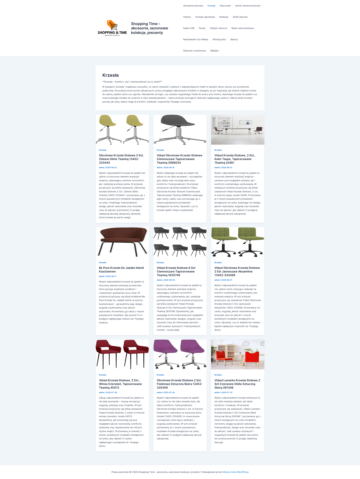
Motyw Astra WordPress (236, 472)
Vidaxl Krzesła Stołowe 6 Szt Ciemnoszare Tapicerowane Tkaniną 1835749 (176, 271)
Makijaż (214, 50)
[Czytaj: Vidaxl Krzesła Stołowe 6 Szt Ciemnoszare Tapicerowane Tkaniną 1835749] (180, 242)
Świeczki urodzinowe (194, 50)
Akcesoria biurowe (193, 5)
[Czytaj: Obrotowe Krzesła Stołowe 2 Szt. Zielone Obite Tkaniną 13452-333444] (122, 129)
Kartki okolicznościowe (247, 5)
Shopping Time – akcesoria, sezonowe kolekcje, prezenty (149, 28)
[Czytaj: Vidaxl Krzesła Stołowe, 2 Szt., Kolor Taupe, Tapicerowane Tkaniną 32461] (237, 129)
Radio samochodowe (242, 28)
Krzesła (211, 5)
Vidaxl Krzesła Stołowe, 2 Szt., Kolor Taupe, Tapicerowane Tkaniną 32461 (235, 159)
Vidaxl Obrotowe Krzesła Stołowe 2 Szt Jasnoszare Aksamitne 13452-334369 (237, 271)
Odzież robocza (218, 28)
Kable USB (188, 28)
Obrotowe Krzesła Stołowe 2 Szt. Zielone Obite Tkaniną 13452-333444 (121, 159)
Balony (234, 39)
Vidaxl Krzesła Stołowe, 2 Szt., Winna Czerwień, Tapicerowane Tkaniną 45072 (120, 384)
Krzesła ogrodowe (205, 16)
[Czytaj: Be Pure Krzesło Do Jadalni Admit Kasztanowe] (122, 242)
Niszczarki (225, 5)
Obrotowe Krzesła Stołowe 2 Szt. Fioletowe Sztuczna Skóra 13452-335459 (179, 384)
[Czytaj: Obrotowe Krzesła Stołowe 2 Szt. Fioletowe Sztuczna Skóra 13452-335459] (180, 354)
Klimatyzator (219, 39)
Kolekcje (223, 16)
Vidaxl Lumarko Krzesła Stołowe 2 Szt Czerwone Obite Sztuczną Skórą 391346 (237, 384)
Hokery (187, 16)
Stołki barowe (240, 16)
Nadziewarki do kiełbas (195, 39)
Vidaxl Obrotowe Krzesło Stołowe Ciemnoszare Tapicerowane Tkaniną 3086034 (179, 159)
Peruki (202, 28)
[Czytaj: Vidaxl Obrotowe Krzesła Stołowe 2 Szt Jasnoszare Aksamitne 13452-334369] (237, 242)
